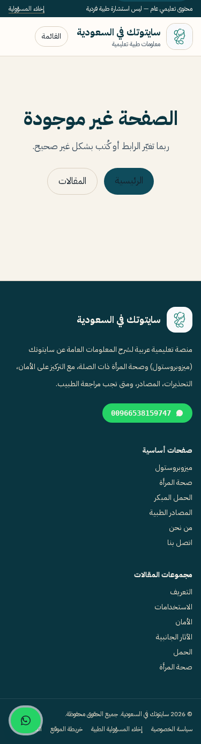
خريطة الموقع (66, 729)
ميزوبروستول (173, 467)
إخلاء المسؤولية (26, 8)
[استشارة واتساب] (26, 720)
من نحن (180, 527)
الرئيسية (129, 180)
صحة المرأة (175, 482)
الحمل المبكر (173, 497)
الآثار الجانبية (174, 637)
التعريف (181, 592)
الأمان (183, 622)
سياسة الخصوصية (171, 729)
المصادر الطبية (171, 512)
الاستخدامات (173, 607)
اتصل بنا (179, 542)
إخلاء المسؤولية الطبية (117, 729)
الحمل (182, 652)
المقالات (72, 181)
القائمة (51, 36)
